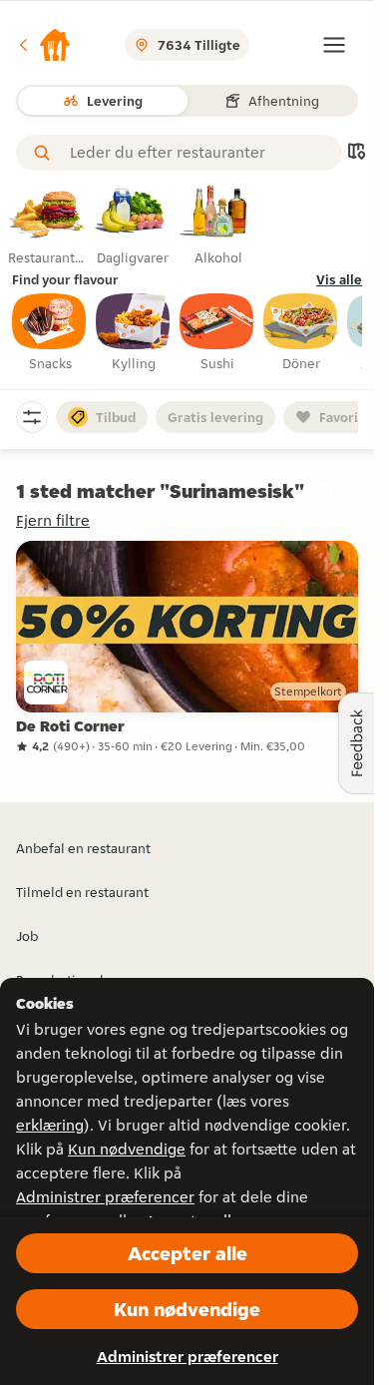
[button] (44, 45)
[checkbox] (50, 333)
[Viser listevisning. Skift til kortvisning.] (356, 153)
